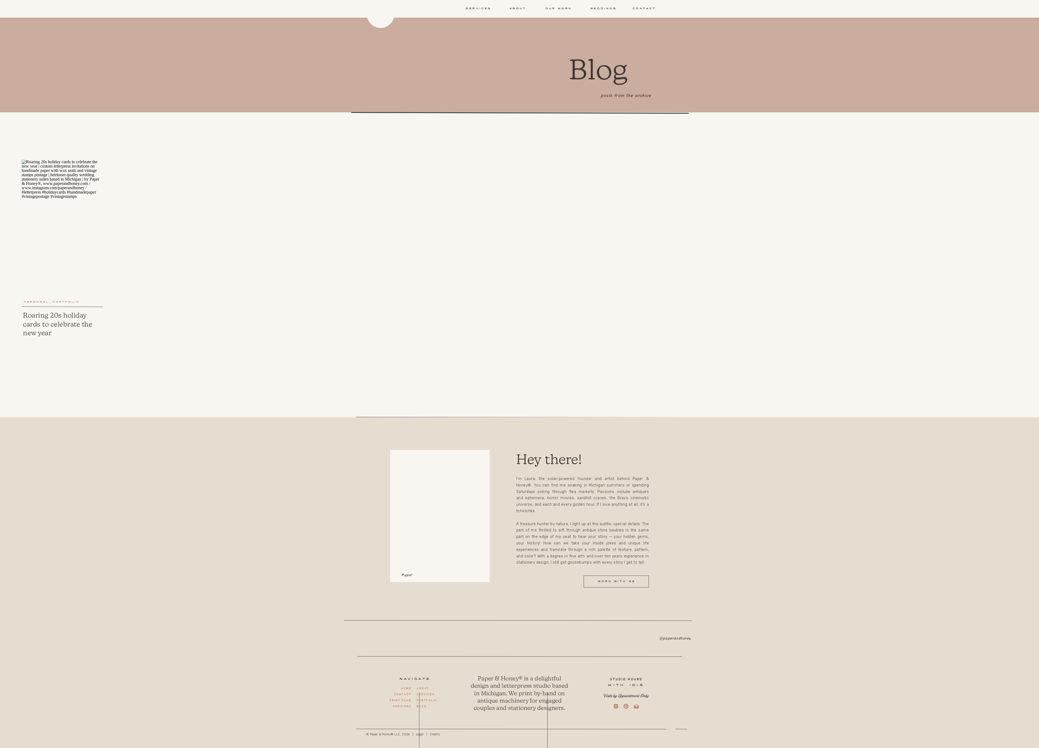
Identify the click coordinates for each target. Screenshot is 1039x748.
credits (435, 734)
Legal (420, 734)
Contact (403, 694)
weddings (401, 706)
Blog (421, 706)
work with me (617, 581)
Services (425, 694)
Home (406, 688)
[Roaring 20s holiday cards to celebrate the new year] (62, 227)
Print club (400, 700)
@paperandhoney (675, 639)
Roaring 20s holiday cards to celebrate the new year (57, 324)
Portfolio (66, 302)
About (422, 688)
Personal (36, 302)
